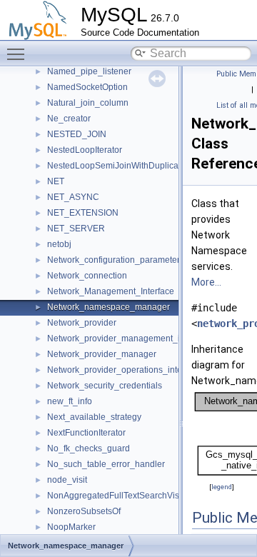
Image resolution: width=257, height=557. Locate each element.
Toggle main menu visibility (18, 53)
